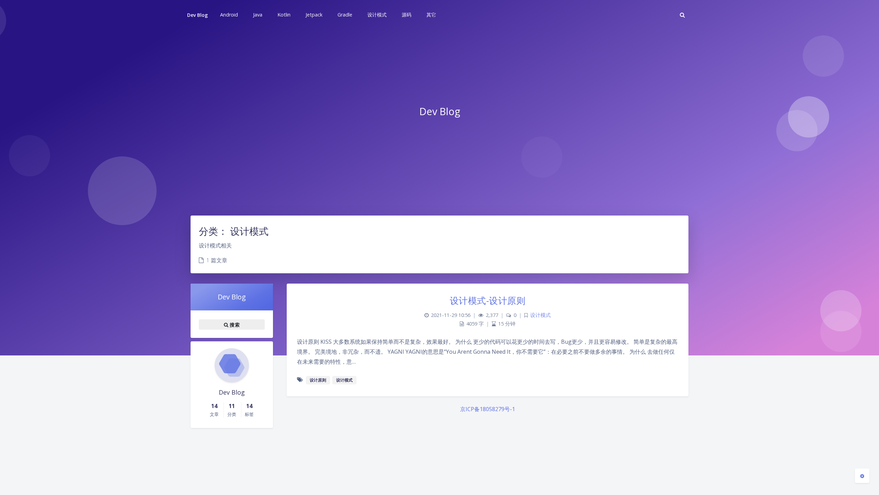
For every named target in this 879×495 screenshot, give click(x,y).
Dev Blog (197, 15)
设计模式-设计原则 (488, 300)
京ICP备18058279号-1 (487, 409)
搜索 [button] (234, 324)
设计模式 (540, 315)
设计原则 (318, 380)
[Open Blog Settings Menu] (862, 476)
